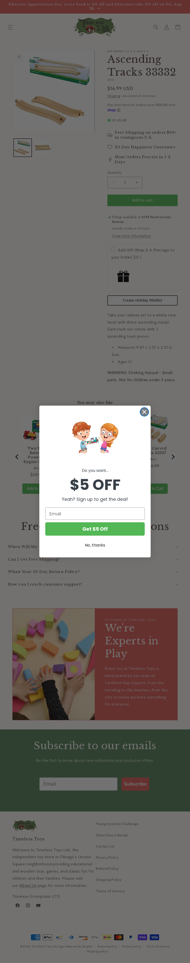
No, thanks (95, 545)
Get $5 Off (95, 528)
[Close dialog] (144, 412)
